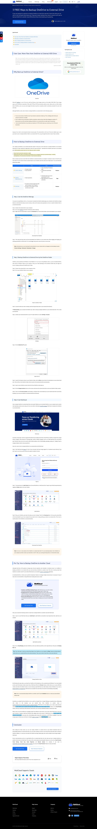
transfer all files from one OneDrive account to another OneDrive (25, 704)
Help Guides (34, 810)
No (56, 758)
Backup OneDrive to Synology (71, 52)
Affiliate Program (54, 812)
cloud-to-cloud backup (44, 571)
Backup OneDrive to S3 (70, 54)
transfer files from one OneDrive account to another (23, 743)
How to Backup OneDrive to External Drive (23, 40)
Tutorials (33, 812)
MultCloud (17, 186)
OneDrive (18, 102)
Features (30, 1)
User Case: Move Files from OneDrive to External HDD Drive (26, 36)
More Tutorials (68, 57)
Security (14, 813)
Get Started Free (19, 22)
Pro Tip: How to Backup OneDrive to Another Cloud (24, 42)
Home (15, 5)
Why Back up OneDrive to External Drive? (22, 38)
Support (56, 1)
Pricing (43, 1)
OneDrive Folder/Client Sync (18, 178)
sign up (24, 449)
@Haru (59, 21)
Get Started (65, 1)
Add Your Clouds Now (52, 788)
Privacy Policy (76, 826)
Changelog (34, 815)
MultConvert (49, 1)
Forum (33, 813)
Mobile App (15, 808)
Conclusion (17, 44)
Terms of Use (82, 826)
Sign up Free (73, 43)
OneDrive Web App (18, 170)
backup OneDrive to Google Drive (19, 688)
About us (52, 808)
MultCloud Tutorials (19, 5)
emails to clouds (35, 717)
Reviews (52, 810)
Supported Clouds (16, 815)
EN (72, 1)
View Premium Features (45, 605)
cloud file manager (43, 406)
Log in (61, 1)
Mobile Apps (37, 1)
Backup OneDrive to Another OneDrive (72, 55)
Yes (50, 758)
